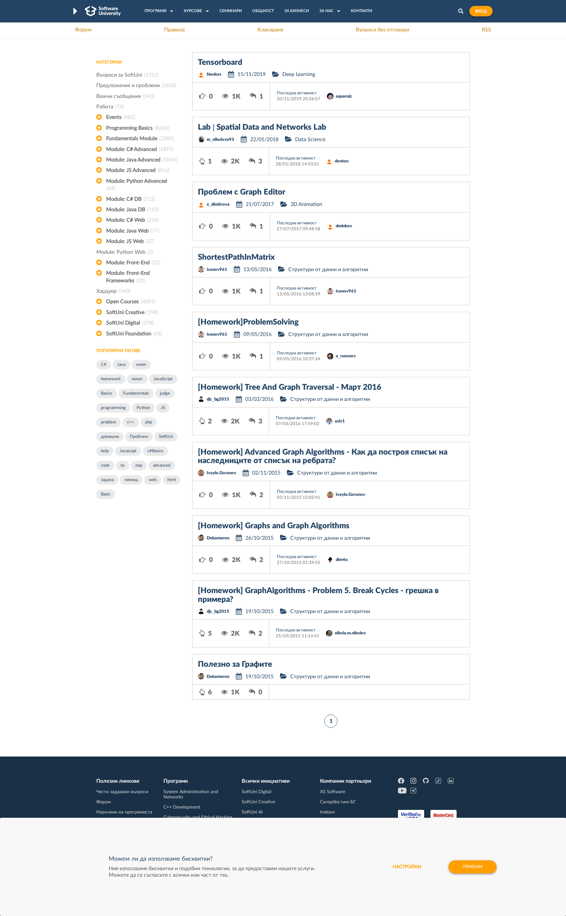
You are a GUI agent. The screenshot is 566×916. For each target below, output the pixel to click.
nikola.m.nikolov (350, 633)
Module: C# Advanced (139, 149)
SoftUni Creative (132, 312)
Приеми (472, 867)
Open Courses (130, 301)
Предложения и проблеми (136, 85)
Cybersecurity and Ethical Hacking (197, 817)
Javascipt (128, 451)
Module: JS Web (130, 241)
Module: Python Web (124, 252)
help (105, 451)
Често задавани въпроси (122, 792)
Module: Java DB (132, 209)
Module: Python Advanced (136, 184)
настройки (407, 867)
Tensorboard (220, 62)
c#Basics (155, 451)
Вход (481, 11)
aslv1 (340, 421)
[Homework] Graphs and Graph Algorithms (273, 526)
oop (138, 465)
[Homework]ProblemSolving (248, 322)
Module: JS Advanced (137, 170)
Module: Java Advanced (141, 159)
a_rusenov (346, 356)
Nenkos (214, 74)
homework (111, 379)
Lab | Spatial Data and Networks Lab (262, 127)
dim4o (342, 560)
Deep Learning (298, 74)
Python (143, 408)
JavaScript (163, 379)
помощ (131, 480)
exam (141, 365)
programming (113, 408)
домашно (110, 437)
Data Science (310, 139)
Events (120, 117)
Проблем (139, 437)
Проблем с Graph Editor (241, 192)
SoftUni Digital (130, 323)
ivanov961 (217, 270)
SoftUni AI (252, 812)
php (148, 422)
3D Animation (306, 204)
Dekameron (218, 538)
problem (108, 422)
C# (103, 365)
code (105, 465)
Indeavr (327, 812)
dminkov (344, 226)
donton (342, 161)
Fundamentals (136, 393)
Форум (83, 29)
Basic (105, 494)
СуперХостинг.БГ (338, 802)
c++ (130, 422)
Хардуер (113, 291)
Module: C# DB (130, 199)
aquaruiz (344, 96)
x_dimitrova (218, 204)
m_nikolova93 (220, 140)
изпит (137, 379)
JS (163, 408)
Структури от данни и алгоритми (328, 269)
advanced (161, 465)
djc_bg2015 (218, 399)
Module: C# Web (132, 220)
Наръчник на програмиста (124, 812)
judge (165, 393)
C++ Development (181, 807)
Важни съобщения (125, 96)
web (153, 480)
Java (121, 365)
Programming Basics (137, 128)
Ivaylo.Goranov (221, 473)
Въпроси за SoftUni (127, 75)
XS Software (332, 792)
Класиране (270, 29)
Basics (106, 393)
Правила (174, 29)
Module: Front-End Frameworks (128, 277)
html (171, 480)
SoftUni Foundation (134, 333)
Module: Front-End (133, 262)
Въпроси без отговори (382, 29)
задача (107, 480)
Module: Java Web (132, 231)
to (122, 465)
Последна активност (297, 93)
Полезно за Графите (235, 664)
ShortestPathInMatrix (236, 257)
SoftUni (166, 437)
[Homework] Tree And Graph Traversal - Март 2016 (289, 387)
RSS (486, 29)
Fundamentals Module (140, 138)
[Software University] (103, 11)
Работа (110, 106)
